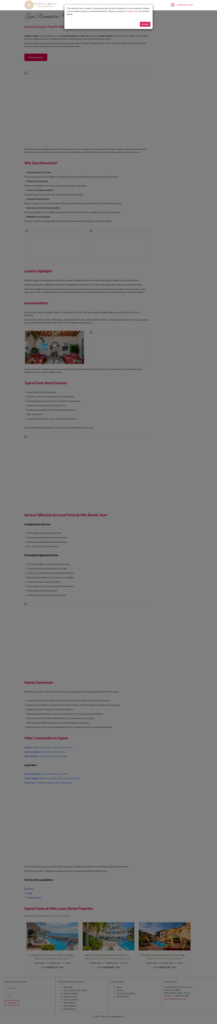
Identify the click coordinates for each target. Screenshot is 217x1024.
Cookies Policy (132, 11)
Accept (145, 24)
